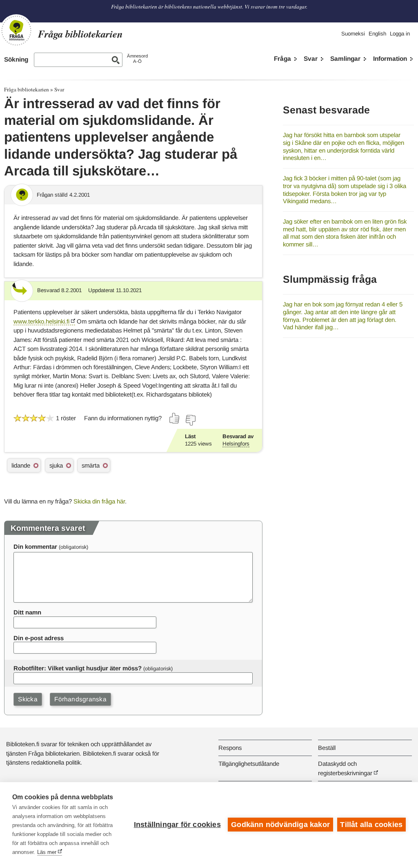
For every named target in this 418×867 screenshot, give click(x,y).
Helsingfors (235, 444)
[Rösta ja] (174, 418)
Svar (311, 58)
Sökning (16, 59)
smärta (91, 465)
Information (390, 58)
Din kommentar (35, 546)
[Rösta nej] (190, 420)
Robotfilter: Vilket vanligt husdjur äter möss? (77, 668)
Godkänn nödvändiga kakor (280, 824)
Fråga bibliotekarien (26, 89)
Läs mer (46, 852)
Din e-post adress (38, 637)
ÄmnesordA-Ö (137, 58)
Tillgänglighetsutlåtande (248, 763)
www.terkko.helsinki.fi (41, 321)
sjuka (56, 465)
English (377, 34)
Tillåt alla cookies (371, 824)
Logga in (400, 34)
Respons (230, 747)
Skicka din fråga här (99, 501)
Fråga (282, 58)
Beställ (327, 747)
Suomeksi (353, 34)
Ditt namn (27, 612)
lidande (20, 465)
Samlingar (345, 58)
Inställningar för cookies (177, 824)
